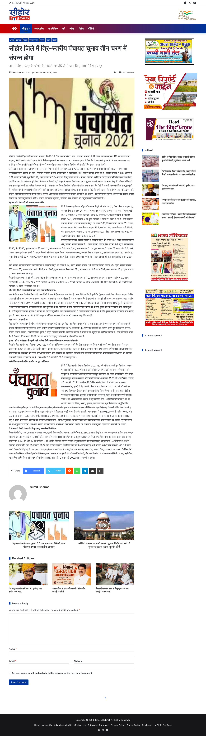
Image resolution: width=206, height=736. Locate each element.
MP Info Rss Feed (163, 725)
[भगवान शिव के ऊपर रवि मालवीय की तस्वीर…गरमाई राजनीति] (71, 574)
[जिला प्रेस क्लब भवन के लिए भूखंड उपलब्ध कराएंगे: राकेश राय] (115, 574)
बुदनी (42, 40)
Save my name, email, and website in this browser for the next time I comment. (52, 673)
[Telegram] (85, 471)
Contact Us (80, 725)
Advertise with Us (63, 725)
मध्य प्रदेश (39, 28)
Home (37, 725)
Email (12, 661)
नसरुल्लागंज (33, 40)
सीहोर (25, 28)
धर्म (63, 28)
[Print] (100, 471)
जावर (25, 40)
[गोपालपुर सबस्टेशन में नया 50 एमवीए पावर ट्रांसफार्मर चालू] (28, 574)
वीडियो (91, 28)
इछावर (18, 40)
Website (78, 661)
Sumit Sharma (17, 72)
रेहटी (48, 40)
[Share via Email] (92, 471)
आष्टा (12, 40)
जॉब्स (72, 28)
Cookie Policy (133, 725)
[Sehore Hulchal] (19, 14)
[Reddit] (69, 471)
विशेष (81, 28)
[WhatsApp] (77, 471)
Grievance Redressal (98, 725)
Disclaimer (147, 725)
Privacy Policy (117, 725)
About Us (47, 725)
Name (13, 649)
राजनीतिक (53, 28)
